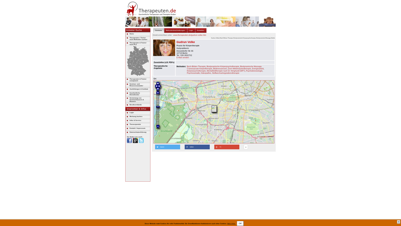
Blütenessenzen (220, 69)
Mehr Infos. (231, 223)
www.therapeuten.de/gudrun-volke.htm (189, 35)
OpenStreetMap (263, 136)
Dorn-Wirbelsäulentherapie (239, 69)
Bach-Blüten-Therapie (196, 66)
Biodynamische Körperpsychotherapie (223, 66)
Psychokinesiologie (254, 71)
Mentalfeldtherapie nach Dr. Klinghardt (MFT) (226, 71)
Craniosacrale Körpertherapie (199, 69)
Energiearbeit (258, 69)
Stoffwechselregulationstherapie (225, 73)
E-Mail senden (183, 57)
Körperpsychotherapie (196, 71)
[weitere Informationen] (246, 147)
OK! (240, 223)
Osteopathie (206, 73)
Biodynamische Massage (251, 66)
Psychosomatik (193, 73)
